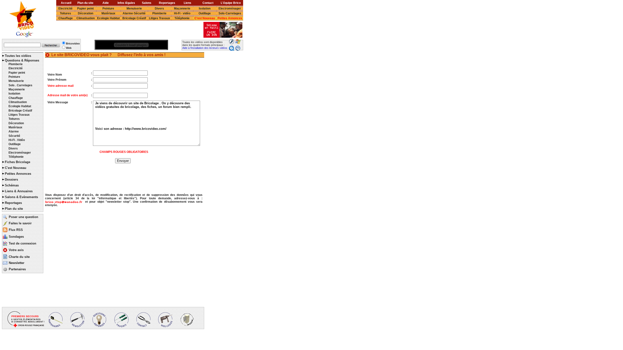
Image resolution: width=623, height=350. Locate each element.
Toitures (65, 13)
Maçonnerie (182, 8)
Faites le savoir (20, 223)
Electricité (65, 8)
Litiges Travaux (159, 18)
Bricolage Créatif (134, 18)
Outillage (205, 13)
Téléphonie (182, 18)
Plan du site (85, 3)
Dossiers (11, 179)
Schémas (12, 185)
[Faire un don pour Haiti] (222, 36)
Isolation (205, 8)
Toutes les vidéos (18, 56)
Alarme (14, 131)
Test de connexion (22, 243)
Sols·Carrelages (230, 13)
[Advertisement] (122, 30)
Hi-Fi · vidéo (182, 13)
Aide (105, 3)
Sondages (16, 236)
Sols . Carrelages (20, 85)
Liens (187, 3)
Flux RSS (16, 230)
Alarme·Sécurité (134, 13)
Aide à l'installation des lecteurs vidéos (204, 47)
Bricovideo (73, 43)
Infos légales (126, 3)
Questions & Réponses (22, 60)
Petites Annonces (230, 18)
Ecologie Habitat (108, 18)
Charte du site (19, 257)
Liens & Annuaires (19, 191)
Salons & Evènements (21, 197)
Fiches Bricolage (17, 162)
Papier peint (85, 8)
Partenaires (17, 269)
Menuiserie (134, 8)
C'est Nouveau (204, 18)
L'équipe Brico (231, 3)
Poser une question (23, 217)
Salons (146, 3)
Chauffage (65, 18)
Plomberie (159, 13)
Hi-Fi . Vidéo (17, 140)
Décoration (85, 13)
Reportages (167, 3)
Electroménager (230, 8)
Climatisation (85, 18)
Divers (159, 8)
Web (69, 47)
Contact (207, 3)
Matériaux (108, 13)
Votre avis (16, 250)
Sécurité (14, 136)
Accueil (66, 3)
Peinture (108, 8)
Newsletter (16, 263)
